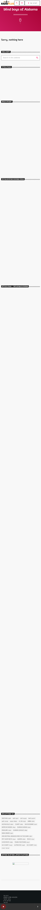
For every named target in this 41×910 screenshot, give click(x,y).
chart (19, 824)
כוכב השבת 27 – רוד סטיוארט (15, 798)
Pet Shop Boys (9, 839)
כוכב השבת (7, 429)
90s (5, 821)
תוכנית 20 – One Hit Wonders (22, 255)
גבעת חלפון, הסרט (9, 328)
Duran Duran (24, 827)
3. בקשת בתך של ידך (12, 487)
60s (15, 818)
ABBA (31, 821)
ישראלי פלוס (14, 117)
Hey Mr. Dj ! (15, 107)
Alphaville (7, 824)
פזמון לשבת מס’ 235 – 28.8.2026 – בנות (24, 216)
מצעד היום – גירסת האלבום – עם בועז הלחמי (23, 148)
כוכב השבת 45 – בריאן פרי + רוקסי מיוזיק (18, 434)
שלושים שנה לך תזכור (12, 87)
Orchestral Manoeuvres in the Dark (17, 836)
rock (30, 839)
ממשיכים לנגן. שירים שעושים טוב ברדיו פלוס (23, 128)
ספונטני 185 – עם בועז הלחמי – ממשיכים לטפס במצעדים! (22, 226)
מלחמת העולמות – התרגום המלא (17, 746)
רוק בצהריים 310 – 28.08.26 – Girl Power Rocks (23, 235)
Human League (20, 830)
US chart (32, 845)
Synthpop (7, 842)
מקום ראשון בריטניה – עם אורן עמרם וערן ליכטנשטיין (24, 138)
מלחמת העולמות (8, 743)
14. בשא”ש (8, 591)
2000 (13, 821)
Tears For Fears (22, 842)
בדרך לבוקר (14, 166)
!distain (6, 818)
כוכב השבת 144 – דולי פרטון (21, 186)
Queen (21, 839)
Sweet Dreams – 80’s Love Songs (23, 157)
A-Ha (22, 821)
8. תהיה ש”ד (8, 643)
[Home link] (7, 3)
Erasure (6, 830)
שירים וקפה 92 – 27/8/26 (20, 206)
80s (31, 818)
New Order (7, 833)
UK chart (7, 845)
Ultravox (19, 845)
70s (23, 818)
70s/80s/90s (8, 83)
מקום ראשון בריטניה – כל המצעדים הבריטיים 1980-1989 (23, 275)
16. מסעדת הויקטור (11, 331)
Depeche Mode (8, 827)
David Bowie (31, 824)
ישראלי (5, 848)
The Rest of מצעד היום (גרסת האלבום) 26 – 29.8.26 (22, 196)
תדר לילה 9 (14, 265)
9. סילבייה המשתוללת (12, 383)
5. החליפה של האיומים (12, 694)
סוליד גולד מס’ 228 (17, 245)
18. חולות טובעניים (11, 539)
